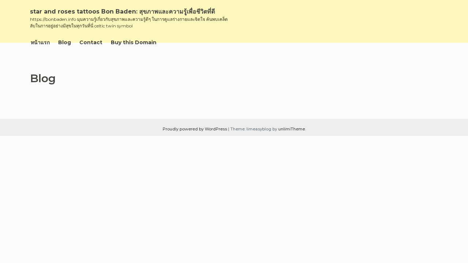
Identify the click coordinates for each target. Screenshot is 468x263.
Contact (90, 42)
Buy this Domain (133, 42)
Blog (64, 42)
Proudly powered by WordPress (195, 129)
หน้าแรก (40, 42)
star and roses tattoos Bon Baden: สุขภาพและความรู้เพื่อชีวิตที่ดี (122, 11)
